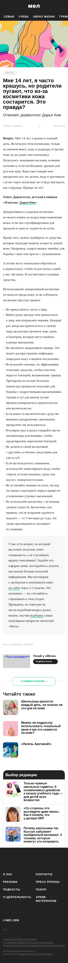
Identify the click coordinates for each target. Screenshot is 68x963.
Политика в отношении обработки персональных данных (34, 945)
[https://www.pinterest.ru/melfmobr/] (52, 859)
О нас (7, 874)
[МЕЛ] (34, 6)
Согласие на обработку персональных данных (28, 942)
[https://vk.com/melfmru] (29, 859)
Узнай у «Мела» (44, 656)
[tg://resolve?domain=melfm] (7, 859)
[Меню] (62, 6)
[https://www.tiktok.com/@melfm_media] (40, 859)
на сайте (14, 588)
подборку (36, 615)
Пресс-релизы (48, 881)
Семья (9, 16)
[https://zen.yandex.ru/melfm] (18, 859)
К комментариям (34, 681)
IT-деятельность (17, 897)
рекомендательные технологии (35, 954)
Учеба (24, 16)
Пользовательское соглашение (20, 939)
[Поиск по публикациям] (5, 6)
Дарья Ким (27, 202)
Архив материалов (46, 899)
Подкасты (11, 889)
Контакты (44, 874)
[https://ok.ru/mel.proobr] (63, 859)
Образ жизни (44, 16)
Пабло (41, 889)
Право (9, 73)
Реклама (10, 881)
